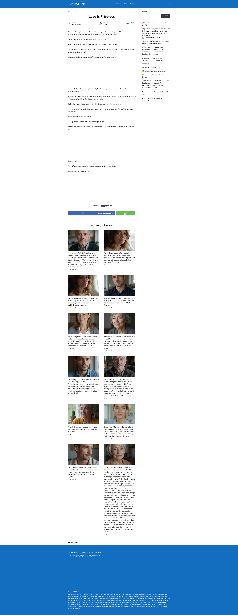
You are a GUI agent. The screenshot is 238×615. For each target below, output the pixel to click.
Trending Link (76, 4)
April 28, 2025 (96, 556)
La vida (118, 4)
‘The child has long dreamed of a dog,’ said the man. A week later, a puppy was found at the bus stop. (83, 429)
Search (144, 12)
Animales (133, 4)
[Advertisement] (102, 74)
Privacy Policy (73, 542)
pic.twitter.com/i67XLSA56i (93, 552)
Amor (125, 4)
